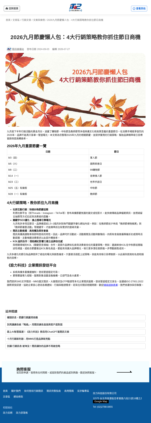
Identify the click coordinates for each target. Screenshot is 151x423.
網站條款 (18, 396)
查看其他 (141, 8)
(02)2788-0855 (105, 407)
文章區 (6, 396)
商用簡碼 (69, 391)
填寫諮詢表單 (111, 285)
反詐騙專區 (83, 391)
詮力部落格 (22, 412)
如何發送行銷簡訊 (33, 391)
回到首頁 (13, 8)
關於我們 (16, 391)
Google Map (100, 401)
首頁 (5, 391)
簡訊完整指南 (54, 391)
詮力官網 (7, 412)
